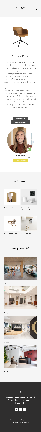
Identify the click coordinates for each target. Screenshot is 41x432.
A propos (29, 400)
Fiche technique (20, 118)
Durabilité (31, 397)
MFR (6, 372)
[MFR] (20, 356)
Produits (9, 397)
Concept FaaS (20, 397)
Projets (10, 400)
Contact (17, 403)
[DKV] (20, 268)
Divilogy (26, 422)
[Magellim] (20, 297)
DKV (6, 283)
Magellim (8, 313)
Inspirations (19, 400)
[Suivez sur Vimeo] (24, 409)
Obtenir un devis (20, 122)
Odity (6, 342)
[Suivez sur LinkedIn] (16, 409)
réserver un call (20, 160)
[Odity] (20, 327)
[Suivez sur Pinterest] (20, 409)
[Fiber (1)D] (20, 51)
